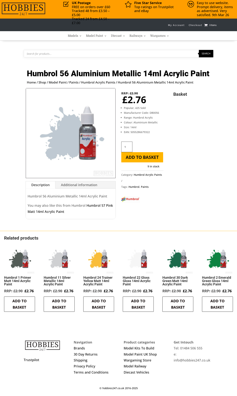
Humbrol (133, 187)
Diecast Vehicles (136, 372)
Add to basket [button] (19, 304)
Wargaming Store (137, 360)
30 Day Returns (86, 354)
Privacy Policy (84, 366)
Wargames (158, 36)
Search (206, 53)
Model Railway (135, 366)
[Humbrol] (130, 200)
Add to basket (142, 157)
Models (73, 36)
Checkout (195, 25)
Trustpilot (31, 360)
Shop (42, 82)
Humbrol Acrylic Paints (98, 82)
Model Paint (94, 36)
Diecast (116, 36)
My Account (176, 25)
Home (31, 82)
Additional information (79, 185)
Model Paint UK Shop (140, 354)
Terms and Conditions (91, 372)
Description (40, 185)
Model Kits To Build (139, 348)
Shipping (80, 360)
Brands (79, 348)
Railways (135, 36)
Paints (74, 82)
